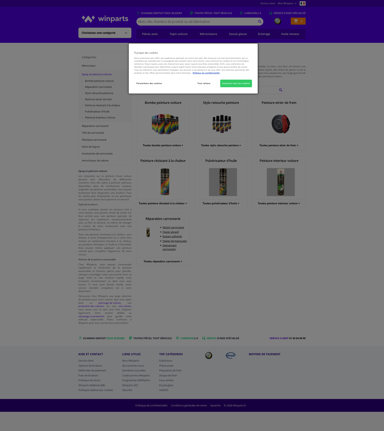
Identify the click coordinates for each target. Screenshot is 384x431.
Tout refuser (204, 83)
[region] (193, 68)
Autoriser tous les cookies (236, 83)
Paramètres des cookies (149, 83)
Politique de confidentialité (206, 72)
